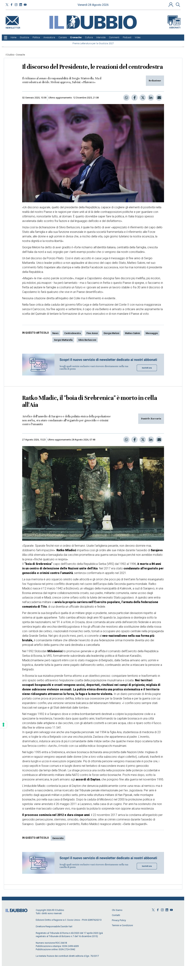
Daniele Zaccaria (151, 418)
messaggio (152, 333)
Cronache (20, 54)
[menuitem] (13, 37)
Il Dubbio (10, 54)
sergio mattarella (63, 340)
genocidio (58, 838)
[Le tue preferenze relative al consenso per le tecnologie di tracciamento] (3, 724)
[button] (171, 4)
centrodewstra (72, 333)
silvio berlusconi (87, 340)
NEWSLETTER (13, 27)
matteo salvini (132, 333)
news (55, 333)
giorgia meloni (111, 333)
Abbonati (175, 27)
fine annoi (92, 333)
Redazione (155, 80)
